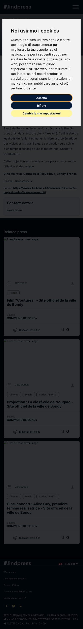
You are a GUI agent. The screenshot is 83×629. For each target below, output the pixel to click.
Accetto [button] (41, 98)
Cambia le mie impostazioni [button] (42, 113)
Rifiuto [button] (41, 105)
